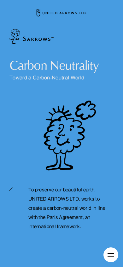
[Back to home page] (61, 12)
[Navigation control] (110, 254)
